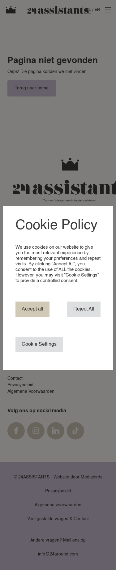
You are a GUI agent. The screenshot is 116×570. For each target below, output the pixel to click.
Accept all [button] (32, 309)
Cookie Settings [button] (39, 344)
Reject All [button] (83, 309)
